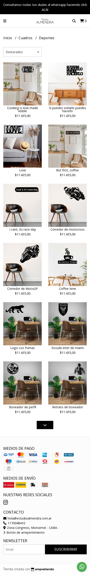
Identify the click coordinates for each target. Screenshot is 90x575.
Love (22, 170)
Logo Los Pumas (22, 348)
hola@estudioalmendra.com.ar (29, 518)
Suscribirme (65, 549)
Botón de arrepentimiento (25, 532)
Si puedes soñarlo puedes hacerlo (67, 109)
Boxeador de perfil (22, 407)
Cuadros (26, 37)
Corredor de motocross (67, 229)
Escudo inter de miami (68, 348)
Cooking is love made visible (22, 109)
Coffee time (67, 289)
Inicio (8, 37)
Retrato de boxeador (67, 407)
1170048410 (16, 523)
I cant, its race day (22, 229)
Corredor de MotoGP (22, 289)
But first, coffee (67, 170)
